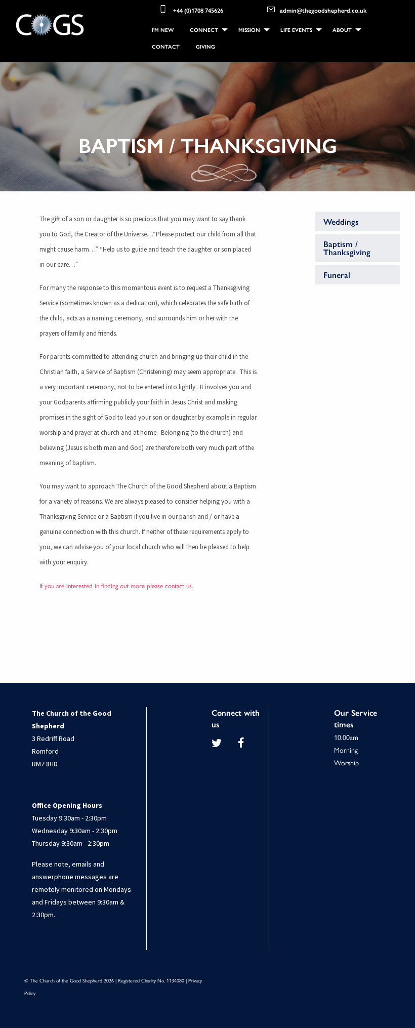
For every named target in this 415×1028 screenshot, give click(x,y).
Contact (166, 46)
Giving (205, 46)
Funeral (336, 274)
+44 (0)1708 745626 (198, 9)
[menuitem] (163, 30)
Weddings (341, 221)
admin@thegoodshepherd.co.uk (323, 9)
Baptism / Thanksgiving (346, 248)
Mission (249, 29)
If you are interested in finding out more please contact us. (116, 585)
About (342, 29)
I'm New (163, 29)
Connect (204, 29)
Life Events (296, 29)
